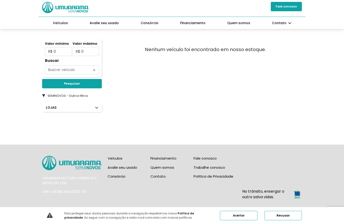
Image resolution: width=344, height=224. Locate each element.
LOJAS (51, 107)
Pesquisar (72, 83)
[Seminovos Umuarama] (65, 7)
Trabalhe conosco (209, 167)
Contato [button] (279, 23)
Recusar (283, 215)
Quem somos (238, 23)
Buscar (52, 60)
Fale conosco (286, 6)
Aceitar (239, 215)
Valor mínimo (57, 43)
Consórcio (149, 23)
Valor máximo (85, 43)
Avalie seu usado (104, 23)
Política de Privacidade (213, 176)
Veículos (60, 23)
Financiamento (192, 23)
